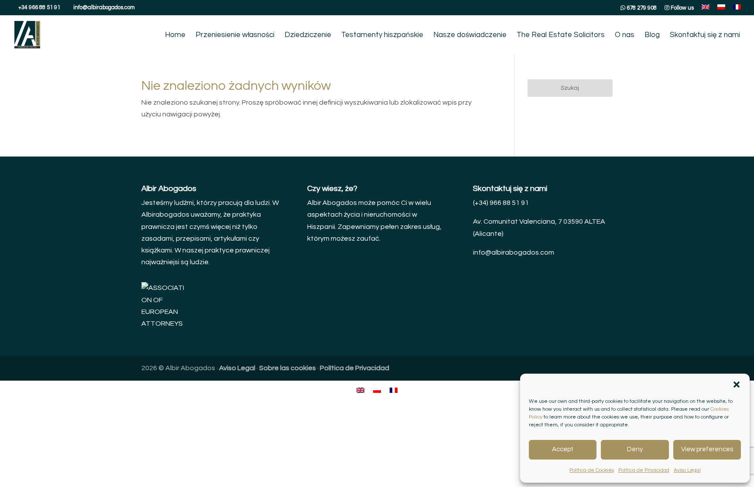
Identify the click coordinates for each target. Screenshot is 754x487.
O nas (624, 35)
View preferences (707, 449)
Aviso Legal (687, 470)
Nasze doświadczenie (470, 35)
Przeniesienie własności (234, 35)
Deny (635, 449)
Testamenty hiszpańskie (382, 35)
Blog (652, 35)
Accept (562, 449)
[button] (736, 384)
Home (175, 35)
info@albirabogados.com (513, 252)
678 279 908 (641, 8)
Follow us (681, 8)
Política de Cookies (591, 470)
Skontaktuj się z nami (705, 35)
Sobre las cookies (287, 367)
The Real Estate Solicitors (561, 35)
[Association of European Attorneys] (163, 323)
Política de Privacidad (643, 470)
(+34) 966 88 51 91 (501, 202)
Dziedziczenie (307, 35)
